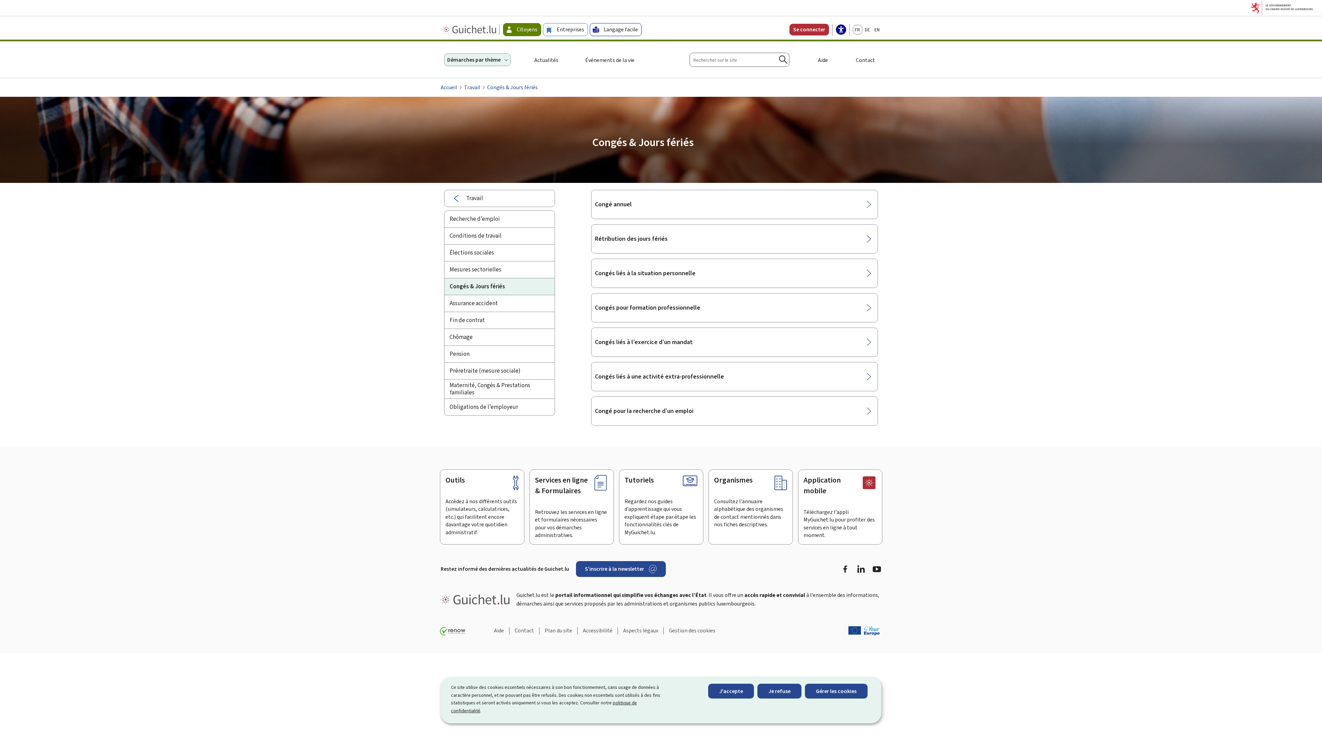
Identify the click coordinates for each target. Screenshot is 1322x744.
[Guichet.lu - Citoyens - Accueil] (470, 29)
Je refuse (779, 691)
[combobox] (739, 60)
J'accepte (731, 691)
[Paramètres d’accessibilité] (841, 30)
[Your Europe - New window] (864, 630)
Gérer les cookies (836, 691)
